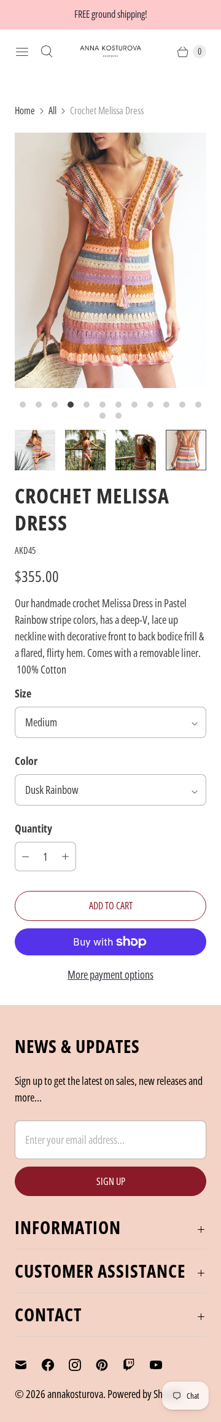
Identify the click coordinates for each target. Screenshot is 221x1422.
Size (23, 693)
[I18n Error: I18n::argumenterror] (35, 450)
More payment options (110, 974)
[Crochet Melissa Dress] (110, 260)
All (52, 110)
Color (26, 760)
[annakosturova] (110, 51)
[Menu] (22, 51)
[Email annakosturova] (28, 1364)
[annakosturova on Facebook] (55, 1364)
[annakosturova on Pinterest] (109, 1364)
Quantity (33, 828)
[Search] (46, 51)
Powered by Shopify (144, 1393)
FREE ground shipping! (110, 14)
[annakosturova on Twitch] (136, 1364)
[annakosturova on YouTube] (163, 1364)
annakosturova (75, 1393)
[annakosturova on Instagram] (82, 1364)
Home (25, 110)
